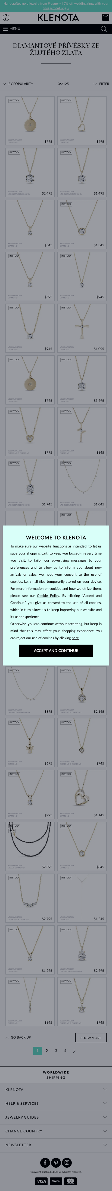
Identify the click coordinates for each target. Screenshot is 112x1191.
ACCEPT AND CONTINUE (56, 651)
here (75, 638)
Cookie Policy (48, 596)
